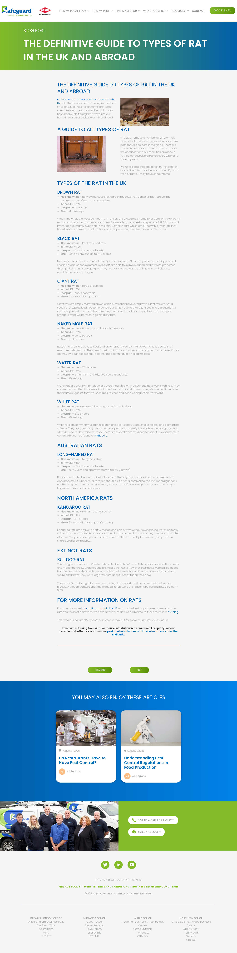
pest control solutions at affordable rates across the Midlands (142, 632)
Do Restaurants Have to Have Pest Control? (82, 760)
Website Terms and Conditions (106, 886)
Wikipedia (101, 435)
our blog (173, 612)
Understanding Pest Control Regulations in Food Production (146, 762)
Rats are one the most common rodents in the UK (86, 101)
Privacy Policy (70, 886)
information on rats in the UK (99, 608)
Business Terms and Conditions (155, 886)
